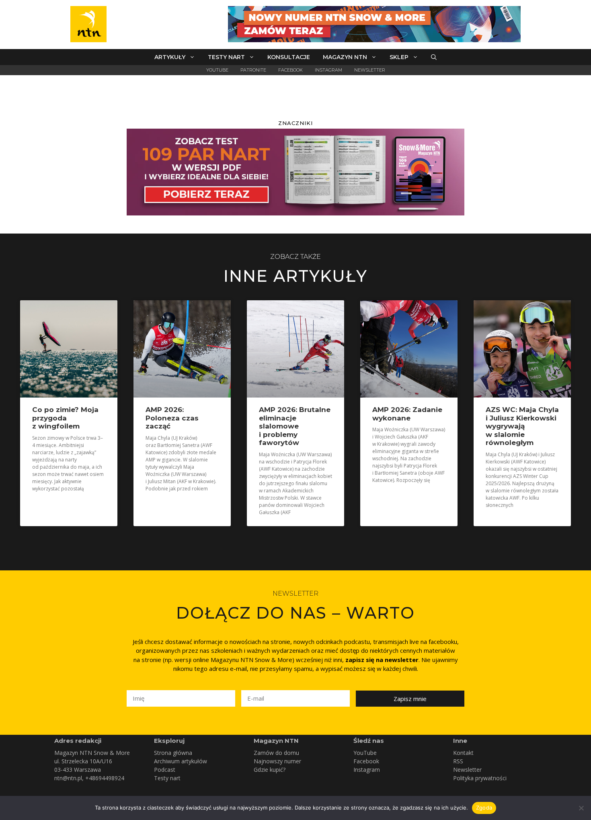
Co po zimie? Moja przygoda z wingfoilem (65, 418)
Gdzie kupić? (269, 769)
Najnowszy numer (277, 761)
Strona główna (173, 752)
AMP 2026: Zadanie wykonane (407, 414)
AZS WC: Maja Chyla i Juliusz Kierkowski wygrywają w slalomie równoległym (522, 426)
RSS (458, 761)
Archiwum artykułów (180, 761)
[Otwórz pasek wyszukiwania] (434, 57)
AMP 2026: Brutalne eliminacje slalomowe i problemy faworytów (294, 426)
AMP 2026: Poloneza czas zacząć (172, 418)
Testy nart (226, 57)
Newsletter (369, 70)
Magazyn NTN (345, 57)
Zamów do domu (276, 752)
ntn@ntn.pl (68, 778)
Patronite (253, 70)
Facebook (290, 70)
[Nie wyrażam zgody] (581, 808)
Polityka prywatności (480, 778)
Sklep (399, 57)
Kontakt (463, 752)
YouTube (217, 70)
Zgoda (484, 807)
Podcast (164, 769)
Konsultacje (288, 57)
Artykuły (169, 57)
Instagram (328, 70)
